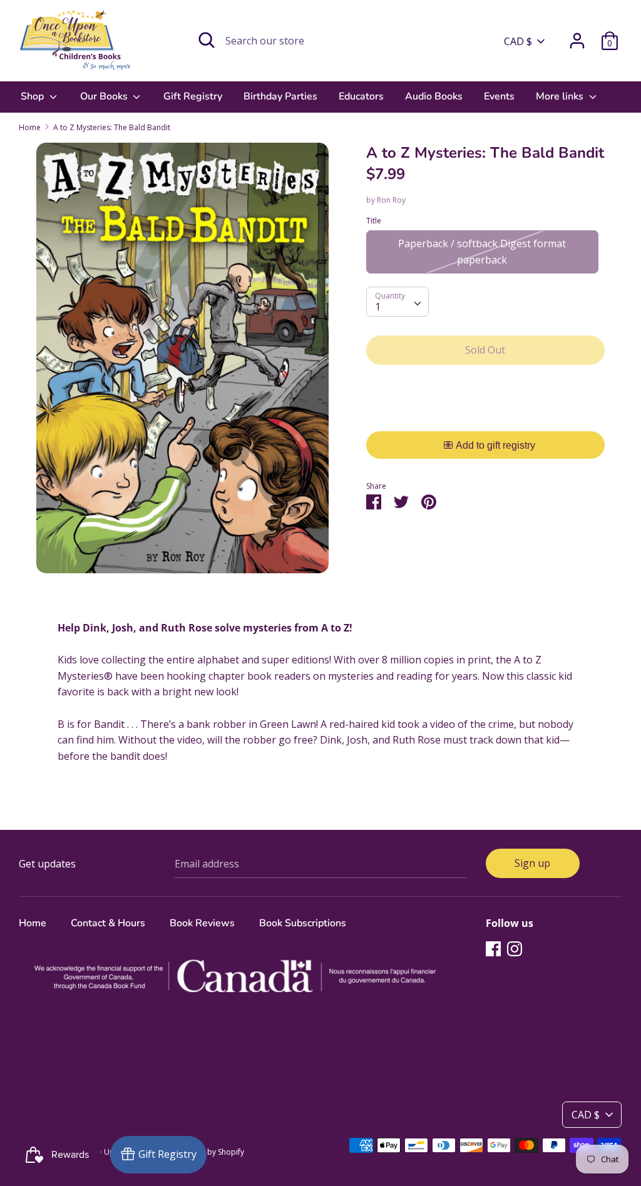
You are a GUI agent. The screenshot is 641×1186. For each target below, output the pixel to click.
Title (373, 220)
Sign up (532, 863)
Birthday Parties (280, 96)
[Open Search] (206, 40)
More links (561, 96)
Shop (33, 96)
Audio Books (434, 96)
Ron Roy (391, 200)
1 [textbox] (378, 307)
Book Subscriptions (302, 923)
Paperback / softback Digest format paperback (482, 252)
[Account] (577, 36)
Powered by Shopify (208, 1152)
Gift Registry (192, 96)
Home (32, 923)
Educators (361, 96)
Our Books (105, 96)
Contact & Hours (108, 923)
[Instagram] (514, 948)
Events (499, 96)
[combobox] (397, 302)
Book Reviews (202, 923)
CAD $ (518, 41)
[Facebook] (493, 948)
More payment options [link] (485, 418)
